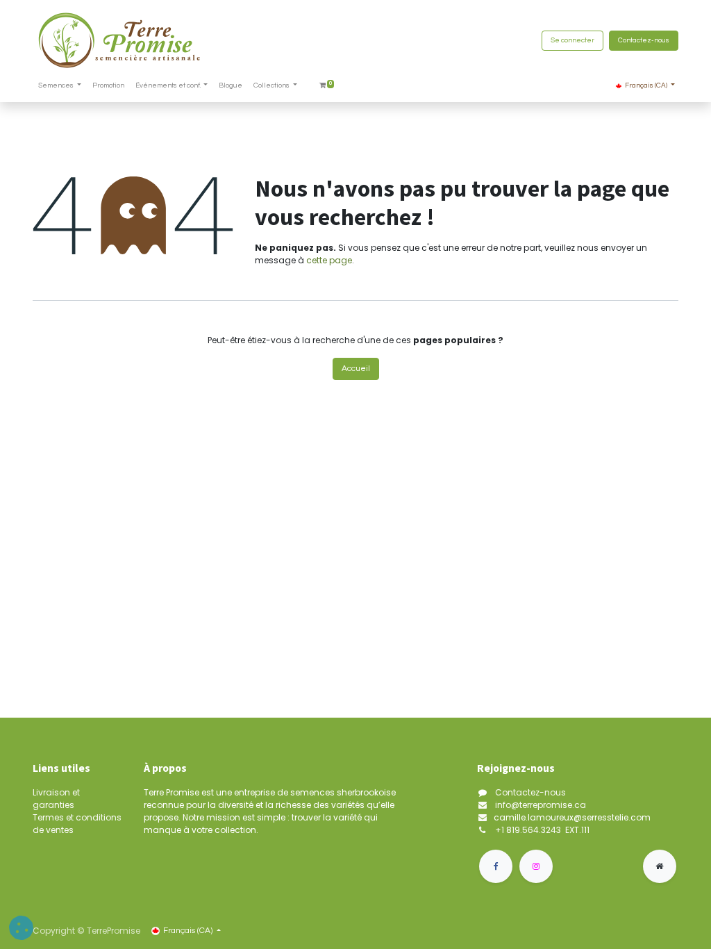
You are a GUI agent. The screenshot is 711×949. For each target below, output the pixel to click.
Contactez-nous (643, 40)
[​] (495, 866)
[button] (21, 928)
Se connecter (572, 40)
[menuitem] (108, 86)
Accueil (356, 368)
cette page (329, 260)
